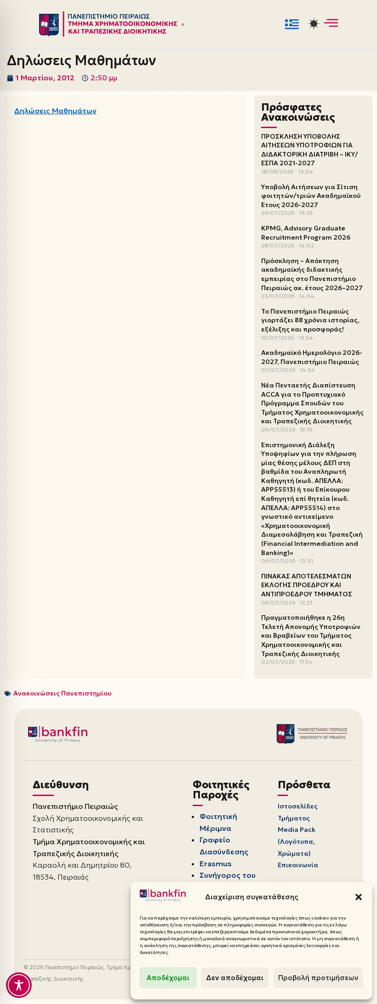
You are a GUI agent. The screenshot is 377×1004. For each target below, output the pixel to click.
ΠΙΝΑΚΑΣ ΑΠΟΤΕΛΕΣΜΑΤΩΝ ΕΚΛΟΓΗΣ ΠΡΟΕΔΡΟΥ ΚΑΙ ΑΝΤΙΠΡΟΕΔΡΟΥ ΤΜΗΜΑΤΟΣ (306, 585)
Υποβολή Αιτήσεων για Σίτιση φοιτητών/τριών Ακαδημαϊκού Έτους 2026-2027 (310, 196)
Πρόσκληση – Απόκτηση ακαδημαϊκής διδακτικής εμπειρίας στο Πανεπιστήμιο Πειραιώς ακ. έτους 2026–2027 (312, 274)
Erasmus (216, 863)
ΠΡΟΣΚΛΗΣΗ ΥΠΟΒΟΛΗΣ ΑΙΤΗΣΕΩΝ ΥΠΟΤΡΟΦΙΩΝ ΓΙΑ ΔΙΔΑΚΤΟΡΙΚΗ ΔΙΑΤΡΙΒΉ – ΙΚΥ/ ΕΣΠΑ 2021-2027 (309, 150)
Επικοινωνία (298, 865)
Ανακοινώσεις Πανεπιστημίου (62, 693)
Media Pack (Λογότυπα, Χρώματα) (296, 841)
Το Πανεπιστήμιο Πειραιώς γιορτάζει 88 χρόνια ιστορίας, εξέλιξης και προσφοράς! (310, 320)
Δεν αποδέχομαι (234, 977)
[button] (358, 897)
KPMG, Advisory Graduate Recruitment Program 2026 (305, 232)
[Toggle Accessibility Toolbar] (19, 985)
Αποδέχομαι (168, 977)
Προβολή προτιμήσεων (318, 977)
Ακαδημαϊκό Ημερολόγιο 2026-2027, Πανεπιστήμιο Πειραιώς (311, 357)
